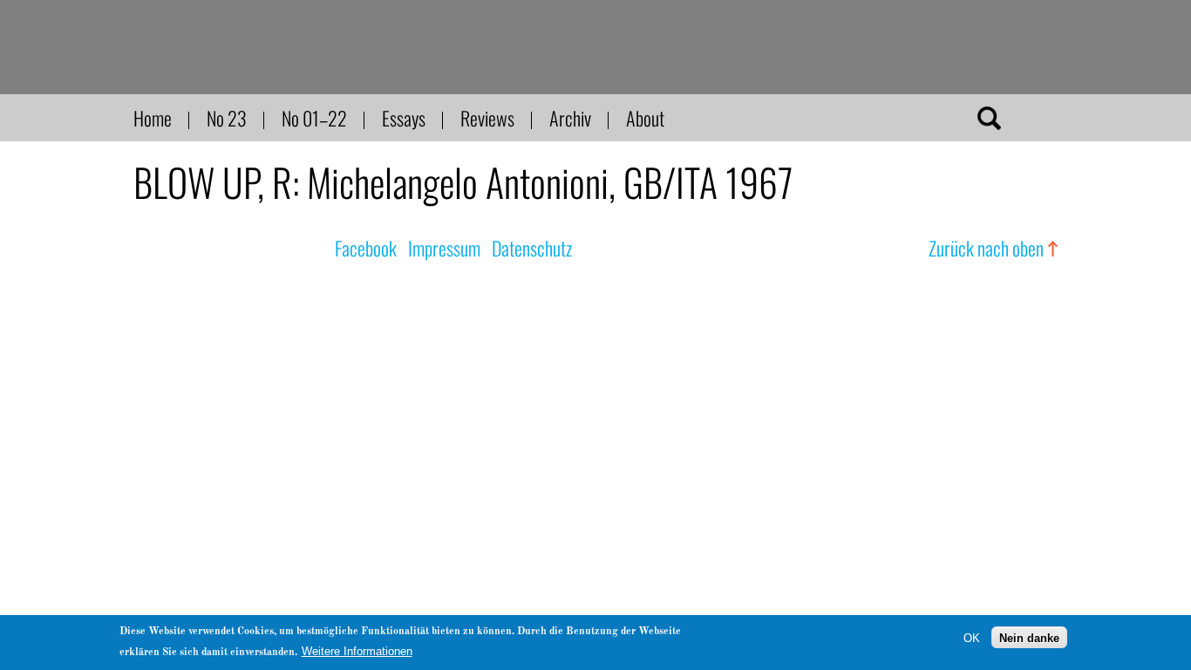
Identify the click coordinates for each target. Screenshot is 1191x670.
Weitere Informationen (357, 651)
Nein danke (1029, 637)
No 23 (227, 118)
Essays (403, 118)
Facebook (366, 248)
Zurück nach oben (986, 248)
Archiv (570, 118)
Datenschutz (532, 248)
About (645, 118)
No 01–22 (314, 118)
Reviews (487, 118)
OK (971, 637)
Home (152, 118)
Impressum (444, 248)
